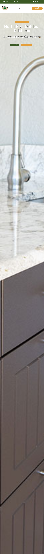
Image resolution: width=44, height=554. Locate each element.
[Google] (38, 2)
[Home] (40, 2)
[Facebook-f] (33, 2)
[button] (20, 8)
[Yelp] (42, 2)
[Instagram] (36, 2)
